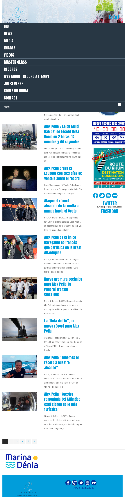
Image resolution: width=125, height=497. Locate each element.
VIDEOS (9, 55)
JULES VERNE (13, 83)
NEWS (8, 33)
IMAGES (9, 48)
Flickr (115, 195)
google (74, 483)
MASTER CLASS (15, 62)
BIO (6, 26)
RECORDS (10, 69)
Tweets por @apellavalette (109, 207)
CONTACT (10, 98)
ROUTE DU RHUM (16, 91)
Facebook (95, 195)
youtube (87, 483)
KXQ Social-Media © (83, 488)
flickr (93, 483)
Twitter (102, 195)
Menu (6, 106)
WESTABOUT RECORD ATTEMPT (27, 76)
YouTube (108, 195)
